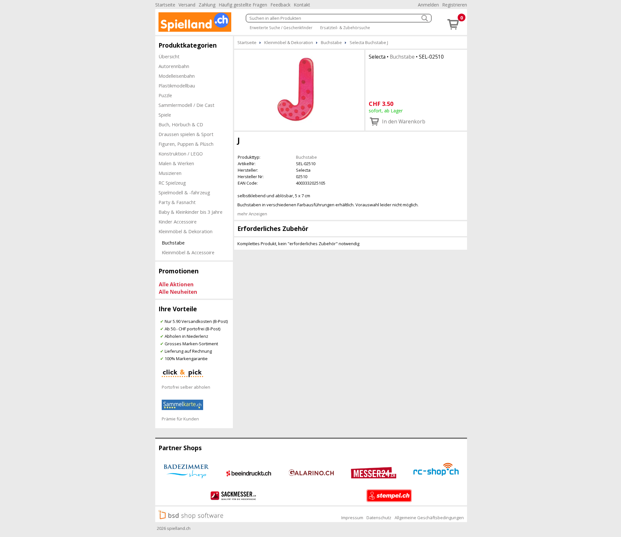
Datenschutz (378, 517)
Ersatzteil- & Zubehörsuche (345, 27)
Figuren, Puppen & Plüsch (185, 144)
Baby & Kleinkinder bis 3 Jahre (190, 212)
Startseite (165, 5)
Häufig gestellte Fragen (243, 5)
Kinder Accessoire (177, 221)
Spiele (164, 114)
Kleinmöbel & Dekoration (185, 231)
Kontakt (302, 5)
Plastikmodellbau (176, 85)
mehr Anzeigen (252, 214)
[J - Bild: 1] (299, 89)
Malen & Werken (176, 163)
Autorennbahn (173, 66)
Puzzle (165, 95)
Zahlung (207, 5)
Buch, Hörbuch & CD (180, 124)
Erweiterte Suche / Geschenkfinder (281, 27)
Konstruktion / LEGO (180, 153)
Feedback (280, 5)
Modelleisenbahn (176, 76)
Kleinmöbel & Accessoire (188, 252)
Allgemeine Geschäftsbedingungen (429, 517)
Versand (187, 5)
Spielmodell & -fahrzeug (184, 192)
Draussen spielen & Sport (185, 134)
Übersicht (169, 56)
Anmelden (428, 5)
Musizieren (169, 173)
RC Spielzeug (172, 182)
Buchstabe (173, 242)
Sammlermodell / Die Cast (186, 105)
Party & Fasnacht (177, 202)
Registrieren (454, 5)
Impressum (352, 517)
